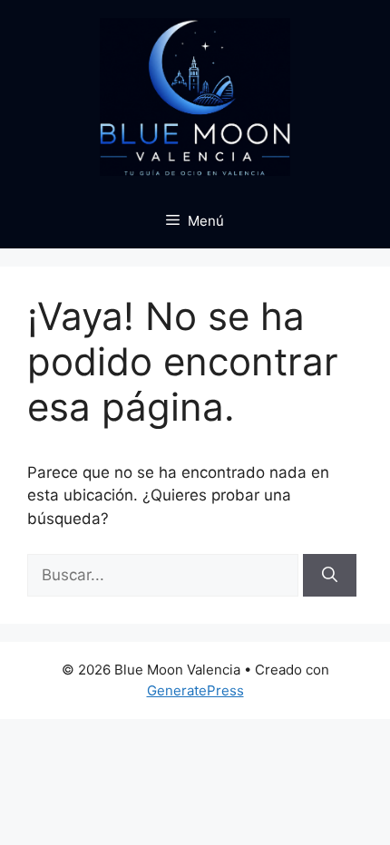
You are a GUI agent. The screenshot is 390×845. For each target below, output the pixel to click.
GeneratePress (195, 690)
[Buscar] (329, 575)
